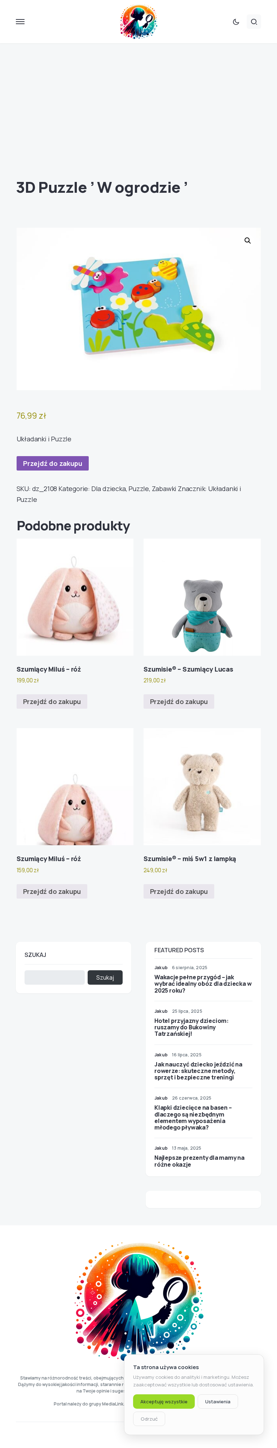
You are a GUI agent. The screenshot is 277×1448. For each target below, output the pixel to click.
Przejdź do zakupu (52, 463)
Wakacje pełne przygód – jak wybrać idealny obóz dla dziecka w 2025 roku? (202, 983)
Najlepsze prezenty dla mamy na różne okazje (199, 1161)
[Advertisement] (138, 111)
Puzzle (138, 488)
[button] (20, 21)
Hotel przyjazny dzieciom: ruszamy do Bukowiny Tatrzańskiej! (191, 1027)
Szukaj (35, 955)
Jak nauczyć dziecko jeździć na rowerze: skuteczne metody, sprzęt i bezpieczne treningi (198, 1070)
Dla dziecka (108, 488)
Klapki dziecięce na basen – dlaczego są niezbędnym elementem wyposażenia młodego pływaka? (193, 1117)
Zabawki (164, 488)
